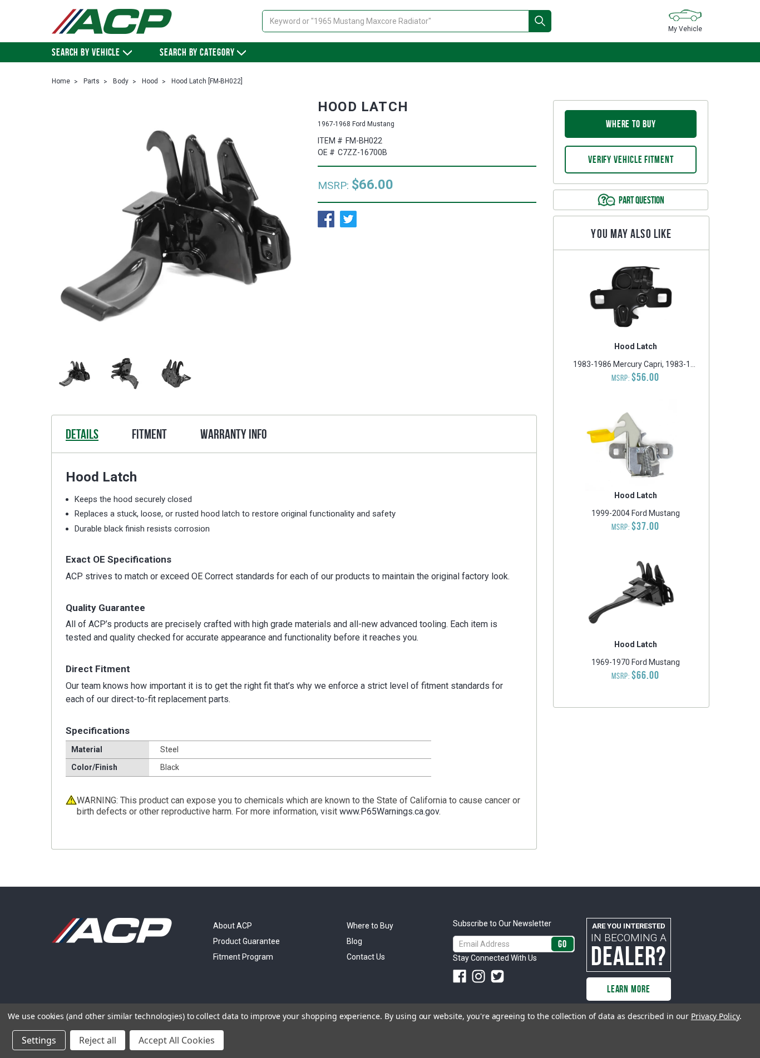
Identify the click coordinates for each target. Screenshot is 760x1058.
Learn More (628, 989)
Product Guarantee (246, 941)
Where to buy (631, 124)
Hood (150, 81)
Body (121, 81)
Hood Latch (635, 346)
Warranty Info (233, 434)
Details (82, 434)
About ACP (232, 925)
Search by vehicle (86, 52)
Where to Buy (370, 925)
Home (61, 81)
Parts (91, 81)
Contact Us (366, 956)
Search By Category (197, 52)
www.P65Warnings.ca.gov (389, 811)
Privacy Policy (715, 1016)
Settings (39, 1040)
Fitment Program (243, 956)
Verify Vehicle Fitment (631, 159)
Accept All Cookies (177, 1040)
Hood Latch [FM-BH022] (207, 81)
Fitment (149, 434)
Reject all (97, 1040)
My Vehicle (685, 29)
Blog (354, 941)
